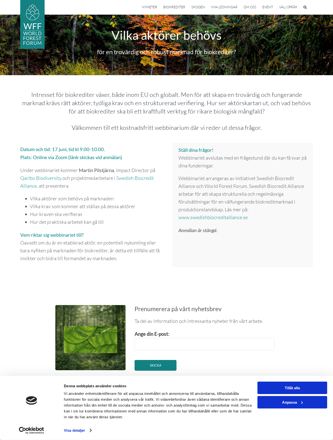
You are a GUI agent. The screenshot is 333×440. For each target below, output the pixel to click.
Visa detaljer (74, 430)
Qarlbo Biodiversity (40, 178)
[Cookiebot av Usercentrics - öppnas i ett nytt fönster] (31, 430)
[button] (305, 6)
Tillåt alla (292, 388)
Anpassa (289, 402)
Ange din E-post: (152, 334)
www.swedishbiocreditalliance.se (213, 217)
